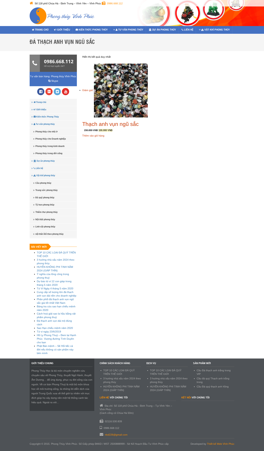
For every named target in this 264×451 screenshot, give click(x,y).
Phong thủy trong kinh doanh (49, 146)
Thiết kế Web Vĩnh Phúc (220, 443)
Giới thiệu (63, 29)
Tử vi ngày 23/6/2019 (49, 331)
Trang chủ (41, 29)
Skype (54, 80)
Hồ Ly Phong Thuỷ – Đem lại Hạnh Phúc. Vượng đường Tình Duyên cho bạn (56, 339)
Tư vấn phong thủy (130, 29)
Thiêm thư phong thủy (46, 212)
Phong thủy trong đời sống (48, 153)
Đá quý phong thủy (44, 197)
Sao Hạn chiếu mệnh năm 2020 (55, 328)
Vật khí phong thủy (217, 29)
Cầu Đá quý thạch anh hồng (213, 386)
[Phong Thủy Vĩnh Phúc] (62, 15)
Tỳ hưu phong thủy (44, 204)
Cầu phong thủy (43, 183)
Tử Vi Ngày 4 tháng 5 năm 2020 (55, 288)
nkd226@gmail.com (116, 434)
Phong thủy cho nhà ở (46, 131)
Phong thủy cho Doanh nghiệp (50, 139)
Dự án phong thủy (164, 29)
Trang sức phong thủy (46, 190)
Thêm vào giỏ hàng (93, 135)
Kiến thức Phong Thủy (93, 29)
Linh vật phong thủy (45, 226)
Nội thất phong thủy (45, 219)
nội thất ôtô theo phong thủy (49, 234)
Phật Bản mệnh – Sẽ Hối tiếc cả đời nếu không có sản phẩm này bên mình (55, 349)
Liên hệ (188, 29)
